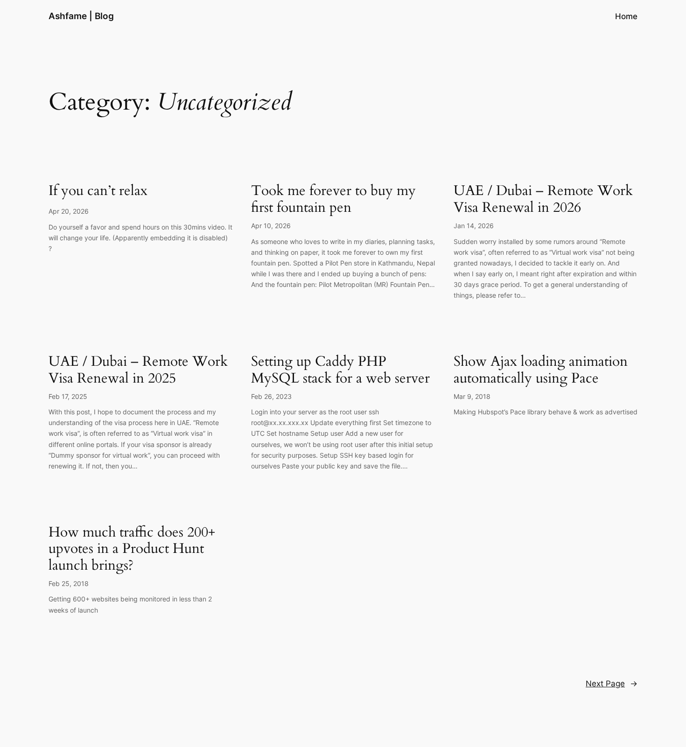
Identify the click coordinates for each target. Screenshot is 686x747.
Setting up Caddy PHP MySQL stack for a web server (340, 370)
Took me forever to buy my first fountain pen (333, 199)
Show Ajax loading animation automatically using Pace (541, 370)
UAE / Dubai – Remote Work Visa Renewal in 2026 (543, 199)
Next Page (611, 683)
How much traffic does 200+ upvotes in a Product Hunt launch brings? (132, 549)
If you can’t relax (98, 191)
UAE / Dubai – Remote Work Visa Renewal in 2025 (138, 370)
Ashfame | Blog (81, 15)
